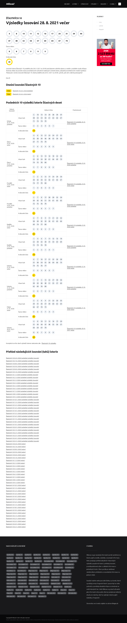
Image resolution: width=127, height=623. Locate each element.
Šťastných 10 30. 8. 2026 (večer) (16, 455)
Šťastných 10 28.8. (11, 586)
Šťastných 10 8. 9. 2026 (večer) (15, 480)
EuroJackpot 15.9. (11, 567)
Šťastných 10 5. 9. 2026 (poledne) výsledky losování (22, 386)
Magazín (103, 4)
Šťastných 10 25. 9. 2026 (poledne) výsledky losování (22, 441)
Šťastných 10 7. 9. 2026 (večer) (15, 477)
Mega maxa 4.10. (34, 577)
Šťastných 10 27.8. (67, 583)
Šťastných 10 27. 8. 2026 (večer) (16, 446)
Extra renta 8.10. (44, 583)
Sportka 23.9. (46, 554)
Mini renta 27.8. (62, 593)
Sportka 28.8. (74, 554)
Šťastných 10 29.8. (23, 586)
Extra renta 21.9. (11, 580)
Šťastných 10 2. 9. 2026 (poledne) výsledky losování (22, 377)
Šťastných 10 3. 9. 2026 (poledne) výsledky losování (22, 380)
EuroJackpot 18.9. (11, 564)
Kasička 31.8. (46, 590)
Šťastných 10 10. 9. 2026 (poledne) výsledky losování (22, 399)
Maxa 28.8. (9, 593)
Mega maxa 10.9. (55, 570)
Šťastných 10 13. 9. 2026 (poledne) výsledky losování (22, 408)
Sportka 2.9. (19, 554)
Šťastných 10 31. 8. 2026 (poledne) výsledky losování (22, 372)
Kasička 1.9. (55, 590)
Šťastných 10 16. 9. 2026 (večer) (16, 502)
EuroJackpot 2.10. (35, 564)
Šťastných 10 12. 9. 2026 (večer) (16, 491)
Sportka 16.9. (37, 554)
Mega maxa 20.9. (11, 577)
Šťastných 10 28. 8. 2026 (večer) (16, 449)
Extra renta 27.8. (44, 580)
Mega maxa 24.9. (11, 574)
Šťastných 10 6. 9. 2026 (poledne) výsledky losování (22, 388)
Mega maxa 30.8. (45, 574)
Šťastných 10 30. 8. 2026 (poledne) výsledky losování (22, 369)
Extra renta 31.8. (45, 577)
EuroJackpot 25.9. (23, 564)
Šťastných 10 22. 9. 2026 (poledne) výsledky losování (22, 433)
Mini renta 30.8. (21, 596)
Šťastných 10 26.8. (55, 583)
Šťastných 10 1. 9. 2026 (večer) (15, 460)
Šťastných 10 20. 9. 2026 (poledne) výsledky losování (22, 427)
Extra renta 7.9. (55, 577)
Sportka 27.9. (29, 561)
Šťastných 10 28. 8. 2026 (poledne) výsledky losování (22, 363)
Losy (100, 22)
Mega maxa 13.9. (67, 574)
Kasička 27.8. (10, 590)
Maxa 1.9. (42, 593)
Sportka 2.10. (47, 558)
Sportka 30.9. (56, 554)
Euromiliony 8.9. (22, 570)
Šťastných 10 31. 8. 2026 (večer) (16, 457)
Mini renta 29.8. (11, 596)
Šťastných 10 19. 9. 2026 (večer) (16, 510)
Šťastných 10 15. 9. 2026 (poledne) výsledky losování (22, 413)
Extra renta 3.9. (55, 580)
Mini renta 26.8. (51, 593)
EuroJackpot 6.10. (46, 567)
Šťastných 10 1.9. (58, 586)
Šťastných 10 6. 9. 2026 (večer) (15, 474)
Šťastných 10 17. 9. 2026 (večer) (16, 504)
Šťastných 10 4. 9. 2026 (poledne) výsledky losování (22, 383)
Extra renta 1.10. (33, 583)
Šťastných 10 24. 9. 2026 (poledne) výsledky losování (22, 438)
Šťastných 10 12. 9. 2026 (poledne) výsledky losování (22, 405)
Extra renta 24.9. (22, 583)
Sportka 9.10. (56, 558)
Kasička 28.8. (19, 590)
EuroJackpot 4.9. (60, 561)
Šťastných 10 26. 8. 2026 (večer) (22, 94)
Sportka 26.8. (10, 554)
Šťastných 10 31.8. (46, 586)
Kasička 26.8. (68, 586)
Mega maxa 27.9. (22, 577)
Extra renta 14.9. (66, 577)
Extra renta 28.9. (22, 580)
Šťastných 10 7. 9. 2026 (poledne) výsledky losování (22, 391)
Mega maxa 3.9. (44, 570)
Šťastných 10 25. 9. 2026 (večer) (16, 527)
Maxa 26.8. (63, 590)
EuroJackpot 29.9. (35, 567)
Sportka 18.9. (28, 558)
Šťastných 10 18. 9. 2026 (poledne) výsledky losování (22, 422)
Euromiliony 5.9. (69, 567)
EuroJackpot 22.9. (23, 567)
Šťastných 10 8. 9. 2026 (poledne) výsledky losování (22, 394)
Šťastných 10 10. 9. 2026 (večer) (16, 485)
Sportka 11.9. (19, 558)
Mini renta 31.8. (32, 596)
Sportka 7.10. (65, 554)
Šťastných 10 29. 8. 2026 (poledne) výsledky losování (22, 366)
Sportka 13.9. (10, 561)
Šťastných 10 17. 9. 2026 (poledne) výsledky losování (22, 419)
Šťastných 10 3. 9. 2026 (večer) (15, 466)
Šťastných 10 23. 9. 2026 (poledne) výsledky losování (22, 435)
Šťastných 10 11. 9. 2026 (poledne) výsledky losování (22, 402)
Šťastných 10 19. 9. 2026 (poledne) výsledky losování (22, 424)
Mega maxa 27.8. (33, 570)
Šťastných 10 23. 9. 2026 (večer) (16, 521)
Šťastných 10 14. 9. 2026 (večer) (16, 496)
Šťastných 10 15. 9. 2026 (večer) (16, 499)
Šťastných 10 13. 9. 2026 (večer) (16, 493)
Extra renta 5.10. (33, 580)
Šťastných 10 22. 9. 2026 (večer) (16, 518)
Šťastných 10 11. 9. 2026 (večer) (16, 488)
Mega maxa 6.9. (56, 574)
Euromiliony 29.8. (58, 567)
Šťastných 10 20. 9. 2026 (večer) (16, 513)
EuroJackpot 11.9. (71, 561)
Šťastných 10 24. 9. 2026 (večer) (16, 524)
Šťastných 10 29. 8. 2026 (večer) (16, 452)
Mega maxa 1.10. (22, 574)
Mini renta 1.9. (42, 596)
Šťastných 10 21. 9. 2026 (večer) (16, 516)
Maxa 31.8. (34, 593)
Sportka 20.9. (19, 561)
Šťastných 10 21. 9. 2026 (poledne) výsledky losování (22, 430)
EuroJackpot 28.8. (48, 561)
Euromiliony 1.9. (11, 570)
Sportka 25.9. (37, 558)
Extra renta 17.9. (11, 583)
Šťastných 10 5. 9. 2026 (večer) (15, 471)
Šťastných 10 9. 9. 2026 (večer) (15, 482)
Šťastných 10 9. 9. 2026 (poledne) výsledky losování (22, 397)
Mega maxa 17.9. (66, 570)
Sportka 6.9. (75, 558)
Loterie (74, 4)
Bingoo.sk (115, 603)
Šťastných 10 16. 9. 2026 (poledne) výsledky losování (22, 416)
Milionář (10, 4)
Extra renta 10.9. (66, 580)
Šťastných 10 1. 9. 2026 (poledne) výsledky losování (22, 374)
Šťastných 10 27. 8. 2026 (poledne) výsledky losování (22, 361)
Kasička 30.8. (37, 590)
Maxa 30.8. (26, 593)
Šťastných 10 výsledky (49, 343)
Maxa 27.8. (71, 590)
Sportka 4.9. (10, 558)
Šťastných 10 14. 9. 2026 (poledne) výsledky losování (22, 410)
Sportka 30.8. (65, 558)
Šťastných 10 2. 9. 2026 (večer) (15, 463)
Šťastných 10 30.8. (34, 586)
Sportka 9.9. (28, 554)
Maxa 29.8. (18, 593)
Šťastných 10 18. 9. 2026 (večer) (16, 507)
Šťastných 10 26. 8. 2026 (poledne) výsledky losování (22, 358)
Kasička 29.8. (28, 590)
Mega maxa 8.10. (34, 574)
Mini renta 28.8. (72, 593)
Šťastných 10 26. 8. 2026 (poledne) (23, 91)
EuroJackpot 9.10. (46, 564)
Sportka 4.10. (38, 561)
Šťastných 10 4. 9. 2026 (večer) (15, 469)
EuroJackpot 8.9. (69, 564)
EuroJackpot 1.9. (58, 564)
